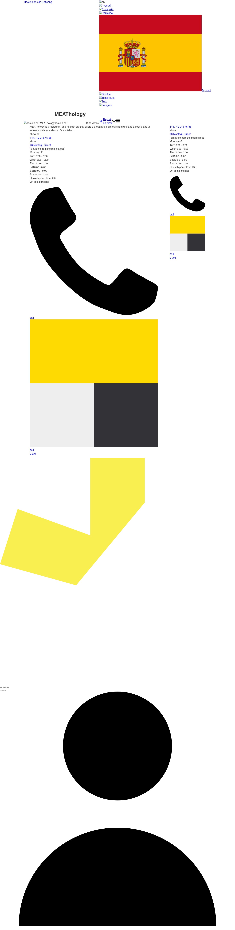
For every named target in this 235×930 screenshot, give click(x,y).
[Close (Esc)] (1, 687)
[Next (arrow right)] (4, 690)
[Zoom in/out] (7, 687)
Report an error (107, 121)
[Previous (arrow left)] (1, 690)
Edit (101, 121)
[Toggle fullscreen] (4, 687)
